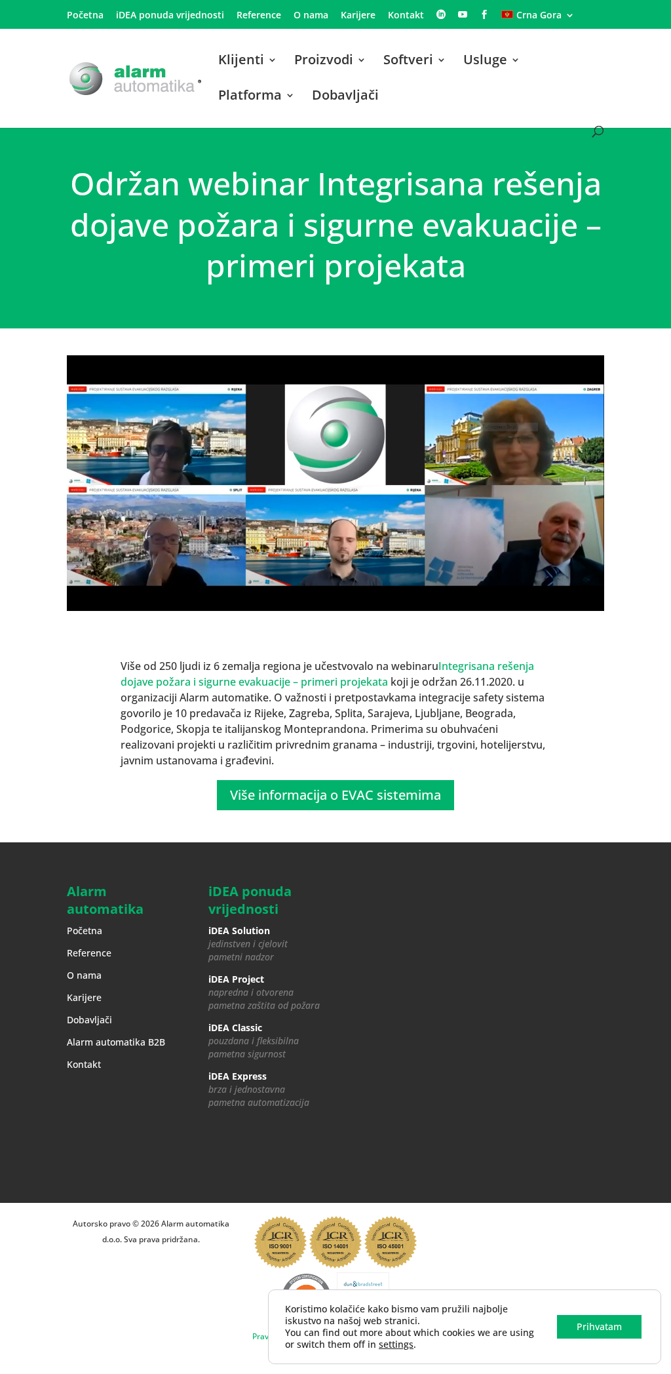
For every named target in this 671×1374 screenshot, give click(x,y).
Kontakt (406, 15)
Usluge (485, 61)
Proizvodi (323, 61)
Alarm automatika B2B (116, 1042)
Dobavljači (345, 97)
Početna (85, 15)
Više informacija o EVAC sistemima (335, 795)
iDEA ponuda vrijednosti (170, 15)
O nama (311, 15)
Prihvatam (599, 1326)
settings (396, 1344)
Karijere (358, 15)
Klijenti (241, 61)
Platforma (250, 97)
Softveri (408, 61)
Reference (259, 15)
